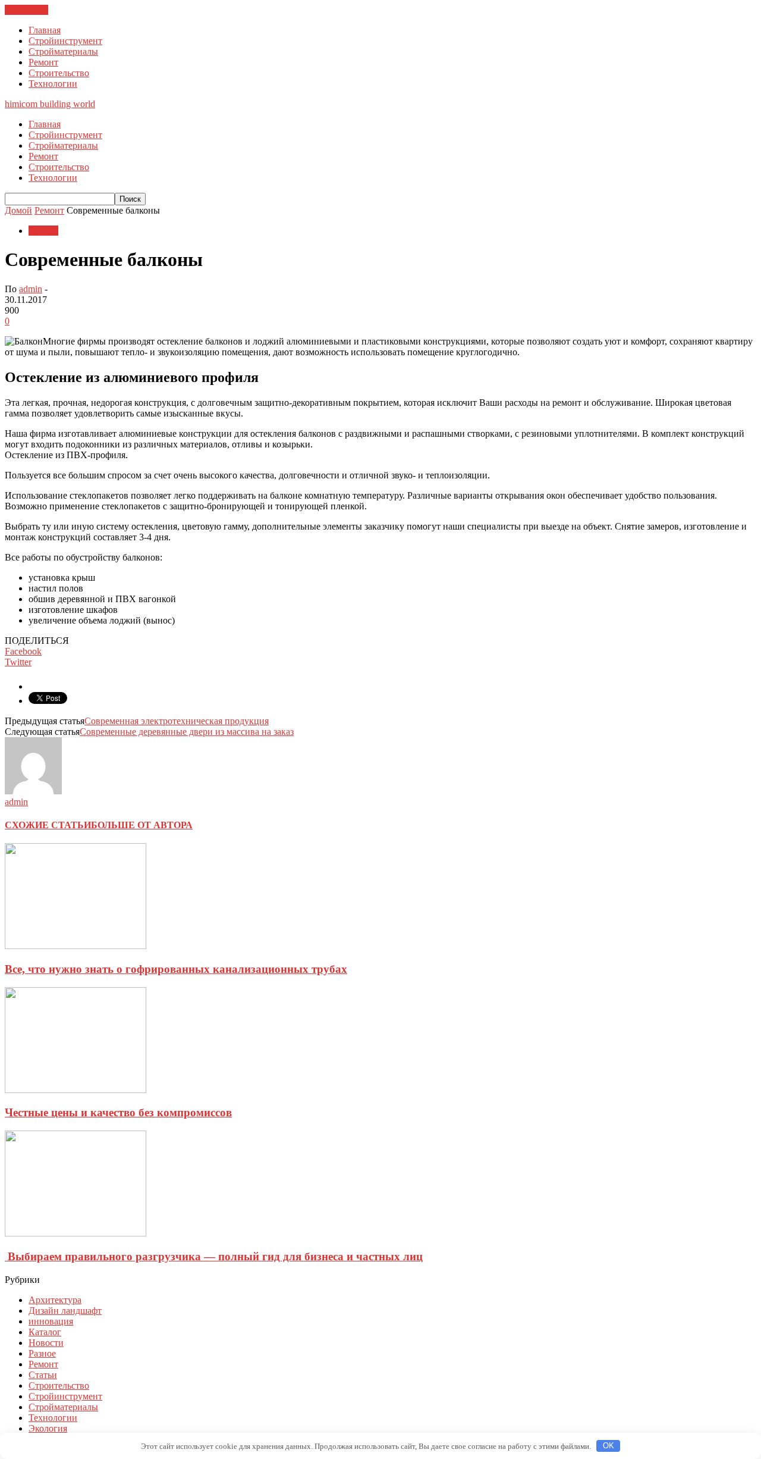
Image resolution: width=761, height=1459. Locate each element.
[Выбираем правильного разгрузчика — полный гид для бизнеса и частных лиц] (75, 1233)
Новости (46, 1343)
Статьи (43, 1375)
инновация (51, 1321)
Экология (48, 1428)
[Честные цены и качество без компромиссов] (75, 1090)
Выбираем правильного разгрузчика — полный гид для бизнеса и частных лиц (214, 1256)
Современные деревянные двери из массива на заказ (187, 732)
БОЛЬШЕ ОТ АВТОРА (142, 825)
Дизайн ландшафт (65, 1310)
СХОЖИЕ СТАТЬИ (48, 825)
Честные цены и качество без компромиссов (118, 1112)
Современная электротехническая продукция (176, 721)
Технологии (53, 84)
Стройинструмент (65, 41)
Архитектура (55, 1300)
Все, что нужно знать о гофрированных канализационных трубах (176, 969)
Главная (45, 30)
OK (608, 1445)
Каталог (45, 1332)
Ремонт (43, 62)
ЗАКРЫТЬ (26, 10)
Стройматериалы (63, 51)
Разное (42, 1353)
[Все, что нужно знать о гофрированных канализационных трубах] (75, 946)
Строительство (59, 73)
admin (30, 289)
